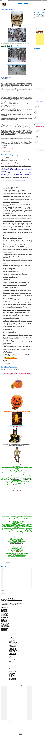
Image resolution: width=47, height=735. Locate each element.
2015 (35, 118)
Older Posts (30, 727)
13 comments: (4, 151)
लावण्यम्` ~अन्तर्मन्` (23, 3)
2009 (35, 142)
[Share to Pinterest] (9, 151)
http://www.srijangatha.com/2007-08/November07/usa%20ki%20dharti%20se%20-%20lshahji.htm (17, 373)
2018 (35, 114)
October (37, 130)
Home (17, 727)
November (37, 125)
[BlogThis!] (7, 151)
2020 (35, 112)
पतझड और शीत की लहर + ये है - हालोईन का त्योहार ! (9, 367)
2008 (35, 143)
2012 (35, 122)
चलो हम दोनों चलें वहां (4, 566)
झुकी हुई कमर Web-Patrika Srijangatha (6, 77)
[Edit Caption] (1, 721)
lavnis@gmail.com (15, 149)
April (36, 137)
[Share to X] (7, 363)
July (36, 133)
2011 (35, 123)
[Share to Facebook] (8, 151)
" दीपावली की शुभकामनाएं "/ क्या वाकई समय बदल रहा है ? (9, 155)
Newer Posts (2, 727)
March (37, 138)
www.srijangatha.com (4, 78)
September (37, 131)
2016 (35, 117)
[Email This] (6, 151)
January (37, 141)
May (36, 136)
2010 (35, 124)
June (36, 135)
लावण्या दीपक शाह (4, 147)
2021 (35, 111)
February (37, 139)
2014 (35, 119)
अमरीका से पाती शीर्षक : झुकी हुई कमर (7, 9)
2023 (35, 108)
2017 (35, 116)
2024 (35, 107)
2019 (35, 113)
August (37, 132)
